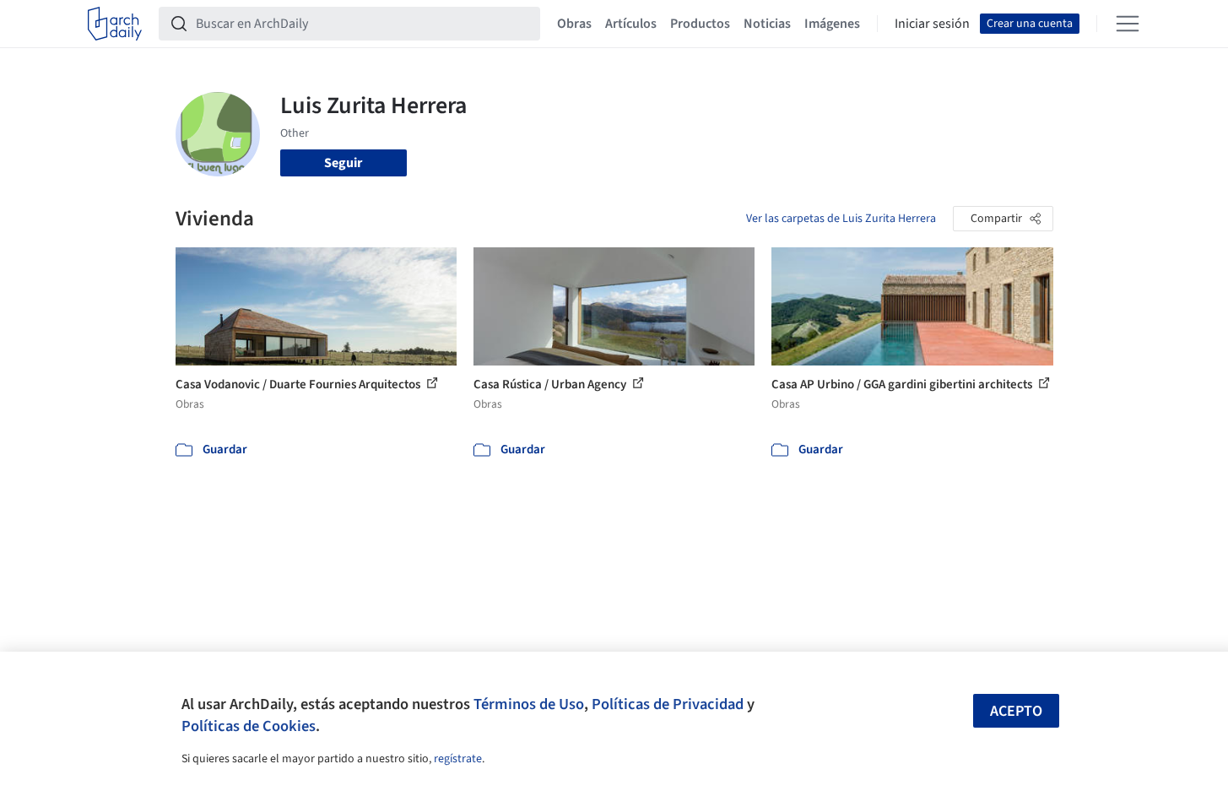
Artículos (631, 23)
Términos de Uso (528, 704)
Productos (700, 23)
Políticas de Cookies (248, 726)
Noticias (767, 23)
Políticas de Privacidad (668, 704)
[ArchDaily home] (115, 24)
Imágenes (832, 23)
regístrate (458, 758)
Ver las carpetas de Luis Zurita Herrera (841, 219)
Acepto (1016, 711)
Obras (574, 23)
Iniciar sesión (932, 23)
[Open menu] (1127, 23)
